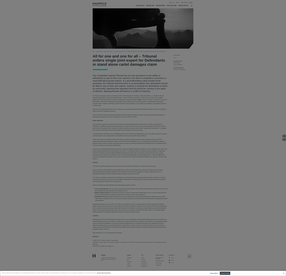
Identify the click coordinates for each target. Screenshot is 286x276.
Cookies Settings (214, 273)
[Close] (283, 273)
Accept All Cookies (225, 273)
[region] (143, 273)
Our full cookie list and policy (104, 272)
